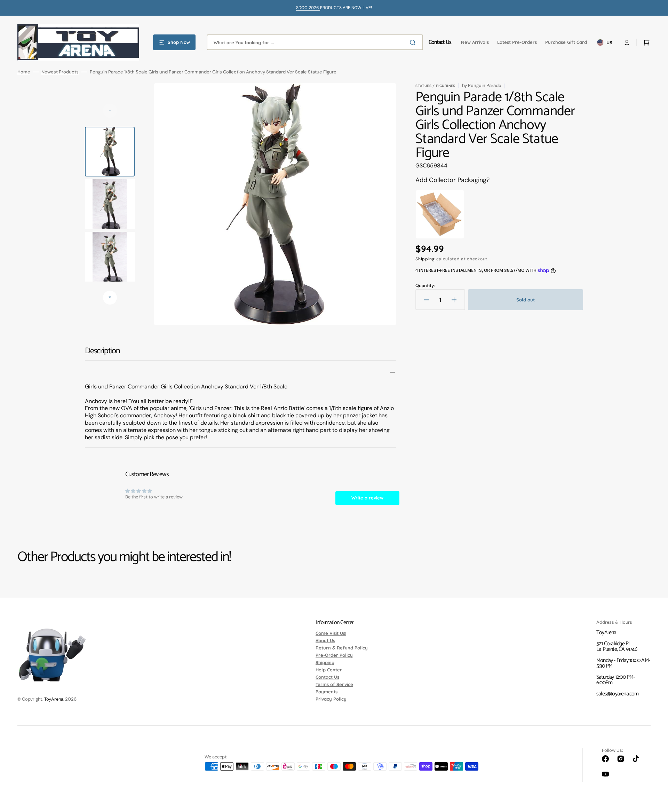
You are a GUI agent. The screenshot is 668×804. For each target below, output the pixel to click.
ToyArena (53, 699)
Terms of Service (334, 684)
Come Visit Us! (331, 633)
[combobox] (315, 42)
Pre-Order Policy (334, 655)
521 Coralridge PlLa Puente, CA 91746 (616, 646)
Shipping (425, 259)
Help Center (329, 669)
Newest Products (60, 72)
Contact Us (327, 677)
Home (23, 72)
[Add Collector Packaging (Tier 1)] (439, 214)
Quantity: (425, 285)
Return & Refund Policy (342, 648)
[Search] (414, 42)
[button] (627, 42)
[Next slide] (110, 298)
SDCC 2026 (308, 7)
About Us (325, 640)
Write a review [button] (367, 497)
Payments (326, 691)
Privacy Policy (331, 699)
